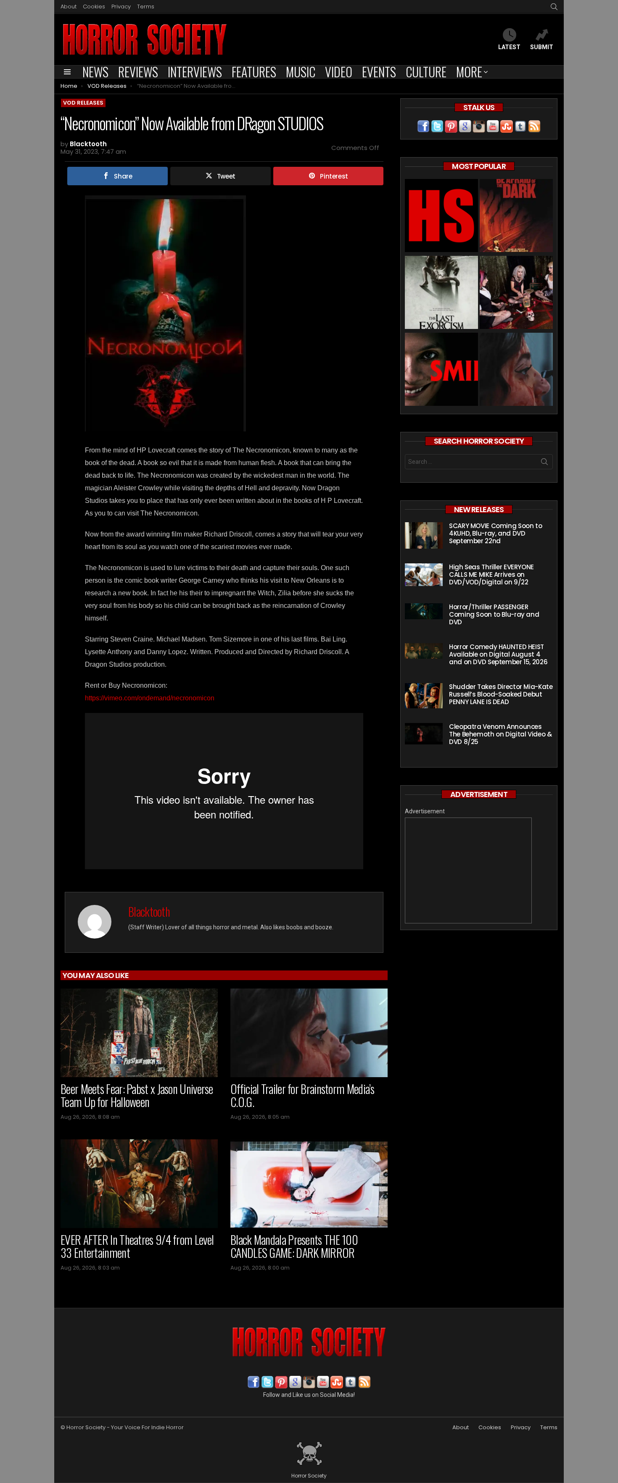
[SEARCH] (554, 6)
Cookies (94, 7)
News (95, 72)
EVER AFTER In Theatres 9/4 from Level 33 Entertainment (137, 1246)
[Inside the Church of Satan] (441, 216)
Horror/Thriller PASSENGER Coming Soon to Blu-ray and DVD (494, 614)
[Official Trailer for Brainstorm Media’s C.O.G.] (309, 1033)
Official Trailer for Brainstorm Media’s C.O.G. (302, 1095)
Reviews (138, 72)
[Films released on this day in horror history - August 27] (441, 293)
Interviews (195, 72)
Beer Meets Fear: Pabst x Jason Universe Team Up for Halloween (137, 1095)
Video (338, 72)
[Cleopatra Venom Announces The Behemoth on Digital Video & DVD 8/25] (424, 733)
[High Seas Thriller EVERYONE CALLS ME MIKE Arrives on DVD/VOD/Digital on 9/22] (424, 574)
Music (300, 72)
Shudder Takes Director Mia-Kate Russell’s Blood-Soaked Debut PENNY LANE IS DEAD (500, 694)
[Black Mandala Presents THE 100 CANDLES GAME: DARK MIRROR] (309, 1183)
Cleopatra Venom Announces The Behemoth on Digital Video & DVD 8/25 (500, 734)
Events (379, 72)
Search (544, 463)
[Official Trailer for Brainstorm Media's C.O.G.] (516, 370)
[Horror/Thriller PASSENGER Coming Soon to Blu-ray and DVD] (424, 611)
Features (254, 72)
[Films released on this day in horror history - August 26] (516, 216)
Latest (509, 47)
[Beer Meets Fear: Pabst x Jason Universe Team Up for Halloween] (139, 1033)
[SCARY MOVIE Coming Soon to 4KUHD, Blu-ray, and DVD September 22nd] (424, 535)
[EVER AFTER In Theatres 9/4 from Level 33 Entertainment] (139, 1183)
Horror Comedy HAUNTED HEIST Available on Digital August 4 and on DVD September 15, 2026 (498, 654)
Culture (426, 72)
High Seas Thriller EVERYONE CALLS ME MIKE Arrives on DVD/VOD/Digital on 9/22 (491, 574)
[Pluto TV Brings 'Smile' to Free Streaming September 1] (441, 370)
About (69, 7)
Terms (145, 7)
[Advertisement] (468, 870)
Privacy (121, 7)
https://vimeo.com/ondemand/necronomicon (149, 698)
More (469, 72)
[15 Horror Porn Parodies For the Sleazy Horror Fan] (516, 293)
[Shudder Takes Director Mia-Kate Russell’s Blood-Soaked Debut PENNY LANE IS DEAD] (424, 695)
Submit (541, 47)
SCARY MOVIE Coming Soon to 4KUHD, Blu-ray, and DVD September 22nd (495, 533)
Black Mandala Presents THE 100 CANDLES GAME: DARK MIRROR (294, 1246)
